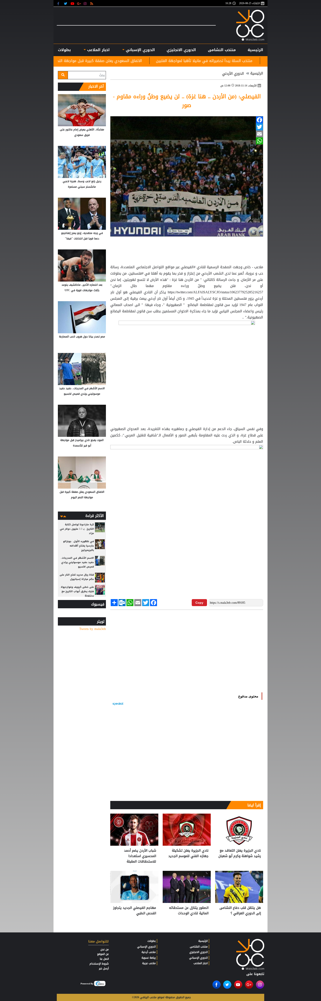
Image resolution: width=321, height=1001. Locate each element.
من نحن (104, 949)
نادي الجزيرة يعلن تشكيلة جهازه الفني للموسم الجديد (188, 853)
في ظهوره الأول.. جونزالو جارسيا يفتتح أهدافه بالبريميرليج (78, 545)
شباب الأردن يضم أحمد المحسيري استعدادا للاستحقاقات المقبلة (140, 856)
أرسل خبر (104, 968)
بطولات (151, 941)
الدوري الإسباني (139, 49)
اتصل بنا (104, 959)
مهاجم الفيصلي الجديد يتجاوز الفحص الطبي (134, 910)
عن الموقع (103, 954)
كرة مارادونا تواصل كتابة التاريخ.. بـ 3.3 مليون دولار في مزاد (77, 528)
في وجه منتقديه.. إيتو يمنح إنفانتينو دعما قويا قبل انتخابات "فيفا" (82, 236)
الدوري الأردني (233, 73)
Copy (199, 602)
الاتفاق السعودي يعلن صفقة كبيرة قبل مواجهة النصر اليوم (142, 60)
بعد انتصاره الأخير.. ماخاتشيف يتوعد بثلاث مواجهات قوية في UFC (82, 287)
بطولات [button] (64, 49)
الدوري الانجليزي (181, 49)
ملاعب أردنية (149, 952)
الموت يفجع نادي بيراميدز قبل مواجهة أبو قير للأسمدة (82, 443)
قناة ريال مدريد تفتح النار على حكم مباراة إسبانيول (77, 577)
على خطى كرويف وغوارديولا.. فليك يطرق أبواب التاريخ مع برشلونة (77, 591)
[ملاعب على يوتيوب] (72, 3)
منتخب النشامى (222, 49)
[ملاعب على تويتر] (66, 3)
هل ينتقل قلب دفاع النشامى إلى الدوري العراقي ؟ (240, 910)
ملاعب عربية (149, 963)
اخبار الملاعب (200, 963)
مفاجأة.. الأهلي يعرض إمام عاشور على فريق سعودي (82, 132)
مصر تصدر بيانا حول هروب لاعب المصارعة (82, 336)
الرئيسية (255, 49)
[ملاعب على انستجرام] (85, 3)
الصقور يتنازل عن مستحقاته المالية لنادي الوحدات (189, 910)
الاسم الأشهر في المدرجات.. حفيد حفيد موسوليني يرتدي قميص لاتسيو (82, 391)
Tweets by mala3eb (92, 628)
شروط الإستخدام (99, 964)
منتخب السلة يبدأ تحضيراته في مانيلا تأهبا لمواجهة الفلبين (253, 60)
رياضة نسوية (149, 958)
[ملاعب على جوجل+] (79, 3)
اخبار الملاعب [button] (97, 49)
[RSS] (92, 3)
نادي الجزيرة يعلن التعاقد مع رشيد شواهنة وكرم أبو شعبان (239, 853)
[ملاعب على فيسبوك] (59, 3)
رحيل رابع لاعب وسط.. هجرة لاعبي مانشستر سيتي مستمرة (82, 184)
